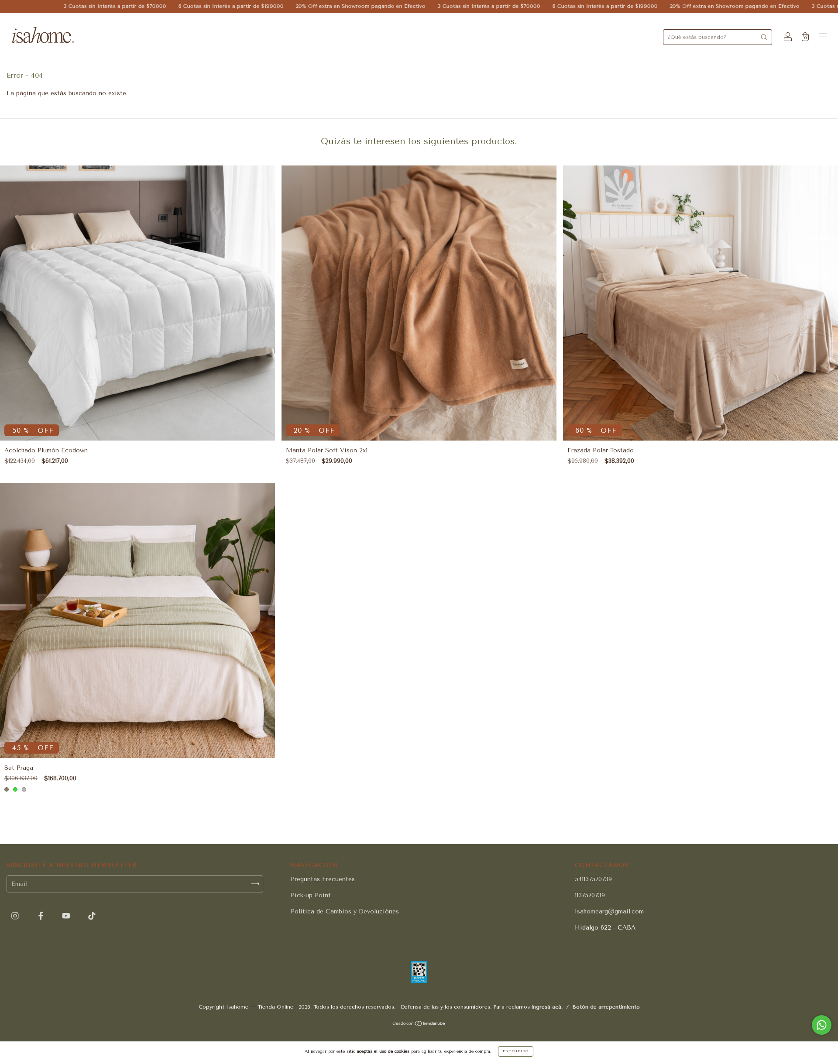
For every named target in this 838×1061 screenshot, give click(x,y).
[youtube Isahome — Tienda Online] (67, 916)
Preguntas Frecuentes (323, 879)
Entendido (516, 1051)
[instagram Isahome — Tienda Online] (16, 916)
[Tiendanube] (419, 1024)
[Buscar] (763, 37)
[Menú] (822, 37)
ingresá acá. (547, 1007)
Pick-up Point (311, 895)
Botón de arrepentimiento (606, 1007)
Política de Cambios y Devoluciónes (345, 911)
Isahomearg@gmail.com (609, 911)
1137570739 (590, 895)
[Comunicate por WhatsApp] (821, 1025)
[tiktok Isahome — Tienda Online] (91, 916)
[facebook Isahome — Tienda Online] (42, 916)
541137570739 (593, 879)
